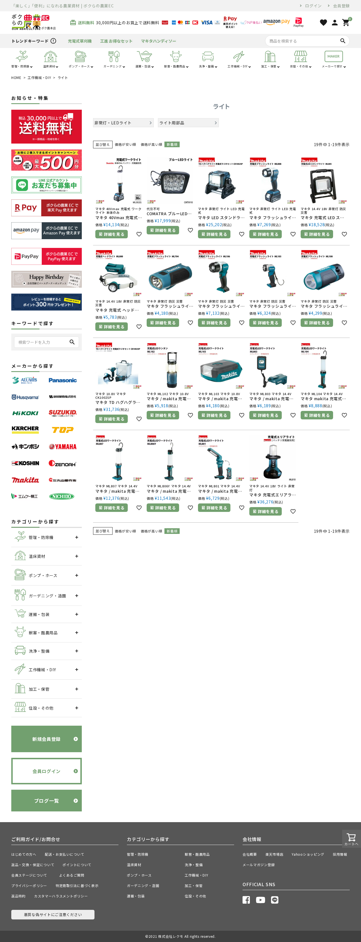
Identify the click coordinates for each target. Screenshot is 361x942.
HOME (16, 77)
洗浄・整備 (194, 864)
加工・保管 (194, 885)
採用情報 (340, 854)
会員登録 (341, 6)
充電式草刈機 (80, 41)
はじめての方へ (23, 854)
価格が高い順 (151, 144)
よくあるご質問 (73, 875)
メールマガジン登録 (259, 864)
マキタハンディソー (158, 41)
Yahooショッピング (308, 854)
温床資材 (134, 864)
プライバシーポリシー (29, 885)
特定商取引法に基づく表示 (77, 885)
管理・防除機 (137, 854)
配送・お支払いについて (64, 854)
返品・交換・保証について (32, 864)
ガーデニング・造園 (143, 885)
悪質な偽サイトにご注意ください (53, 914)
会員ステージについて (31, 875)
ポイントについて (79, 864)
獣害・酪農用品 (197, 854)
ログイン (313, 6)
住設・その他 (195, 895)
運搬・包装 (136, 895)
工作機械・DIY (39, 77)
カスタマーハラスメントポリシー (61, 895)
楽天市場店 (274, 854)
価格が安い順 (125, 144)
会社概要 (250, 854)
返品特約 (18, 895)
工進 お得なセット (116, 41)
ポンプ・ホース (139, 875)
